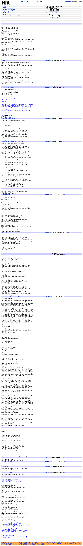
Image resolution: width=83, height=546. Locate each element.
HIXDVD (65, 542)
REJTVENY (75, 543)
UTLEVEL (30, 544)
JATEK (76, 542)
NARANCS (45, 543)
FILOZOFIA (37, 542)
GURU (44, 542)
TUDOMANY (19, 544)
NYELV (56, 543)
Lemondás (80, 2)
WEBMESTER (37, 544)
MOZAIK (41, 543)
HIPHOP (51, 542)
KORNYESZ (10, 543)
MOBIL (35, 543)
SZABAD (6, 544)
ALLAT (9, 542)
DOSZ (26, 542)
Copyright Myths (23, 3)
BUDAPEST (18, 542)
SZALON (10, 544)
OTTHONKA (64, 543)
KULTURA (20, 543)
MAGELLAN (27, 543)
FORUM (41, 542)
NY (54, 543)
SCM (79, 543)
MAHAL (31, 543)
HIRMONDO (60, 542)
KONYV (6, 543)
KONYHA (3, 543)
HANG (47, 542)
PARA (68, 543)
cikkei (63, 6)
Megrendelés (67, 2)
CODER (23, 542)
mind (7, 6)
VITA (33, 544)
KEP (79, 542)
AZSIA (14, 542)
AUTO (12, 542)
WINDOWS (42, 544)
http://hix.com (22, 531)
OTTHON (60, 543)
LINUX (23, 543)
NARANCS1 (50, 543)
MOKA (23, 1)
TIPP (16, 544)
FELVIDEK (30, 542)
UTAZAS (26, 544)
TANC (13, 544)
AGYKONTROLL (4, 542)
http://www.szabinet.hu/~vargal (9, 117)
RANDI (71, 543)
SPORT (2, 544)
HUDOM (68, 542)
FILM (33, 542)
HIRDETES (55, 542)
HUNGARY (73, 542)
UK (23, 544)
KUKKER (15, 543)
